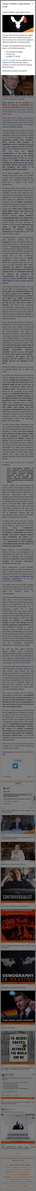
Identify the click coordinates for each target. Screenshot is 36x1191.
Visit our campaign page (10, 60)
